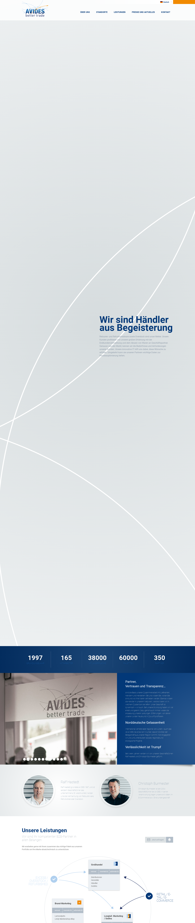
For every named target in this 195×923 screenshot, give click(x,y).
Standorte (101, 12)
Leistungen (119, 12)
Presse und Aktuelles (143, 12)
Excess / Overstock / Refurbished (38, 881)
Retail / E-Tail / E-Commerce (165, 897)
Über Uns (85, 12)
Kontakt (165, 12)
